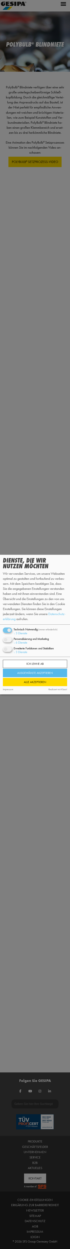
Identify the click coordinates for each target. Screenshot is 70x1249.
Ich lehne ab (35, 664)
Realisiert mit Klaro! (57, 689)
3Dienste (20, 633)
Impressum (8, 689)
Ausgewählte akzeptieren (35, 673)
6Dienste (20, 642)
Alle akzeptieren (35, 682)
